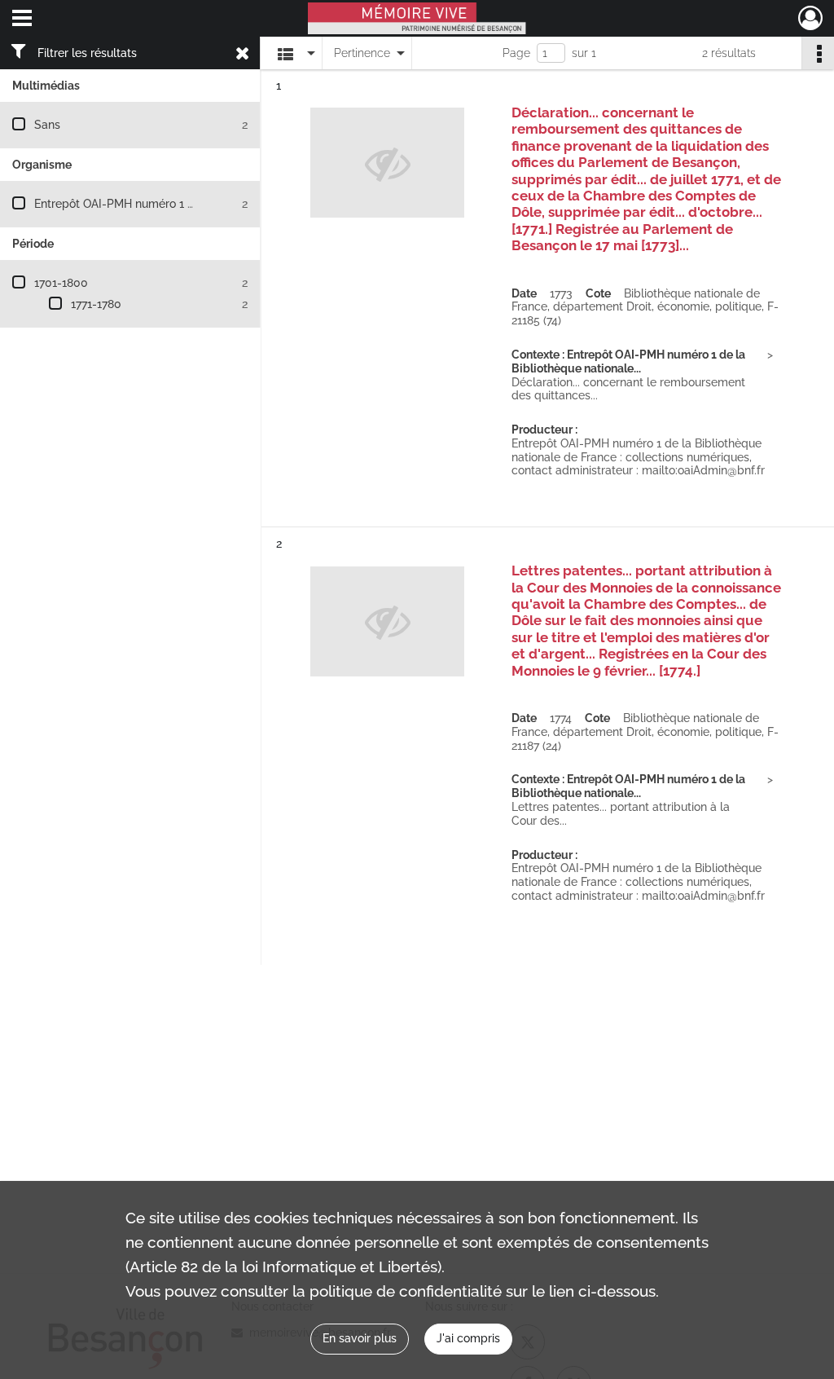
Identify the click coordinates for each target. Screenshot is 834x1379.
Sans (47, 124)
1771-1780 (96, 304)
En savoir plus (360, 1338)
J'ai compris (468, 1338)
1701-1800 (61, 282)
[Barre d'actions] (817, 53)
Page (516, 52)
